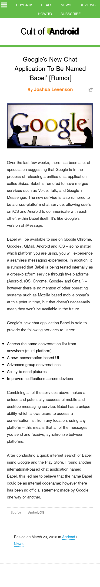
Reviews (88, 4)
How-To (45, 13)
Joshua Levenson (53, 89)
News (66, 4)
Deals (46, 4)
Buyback (24, 4)
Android (68, 536)
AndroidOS (36, 512)
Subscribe (70, 13)
